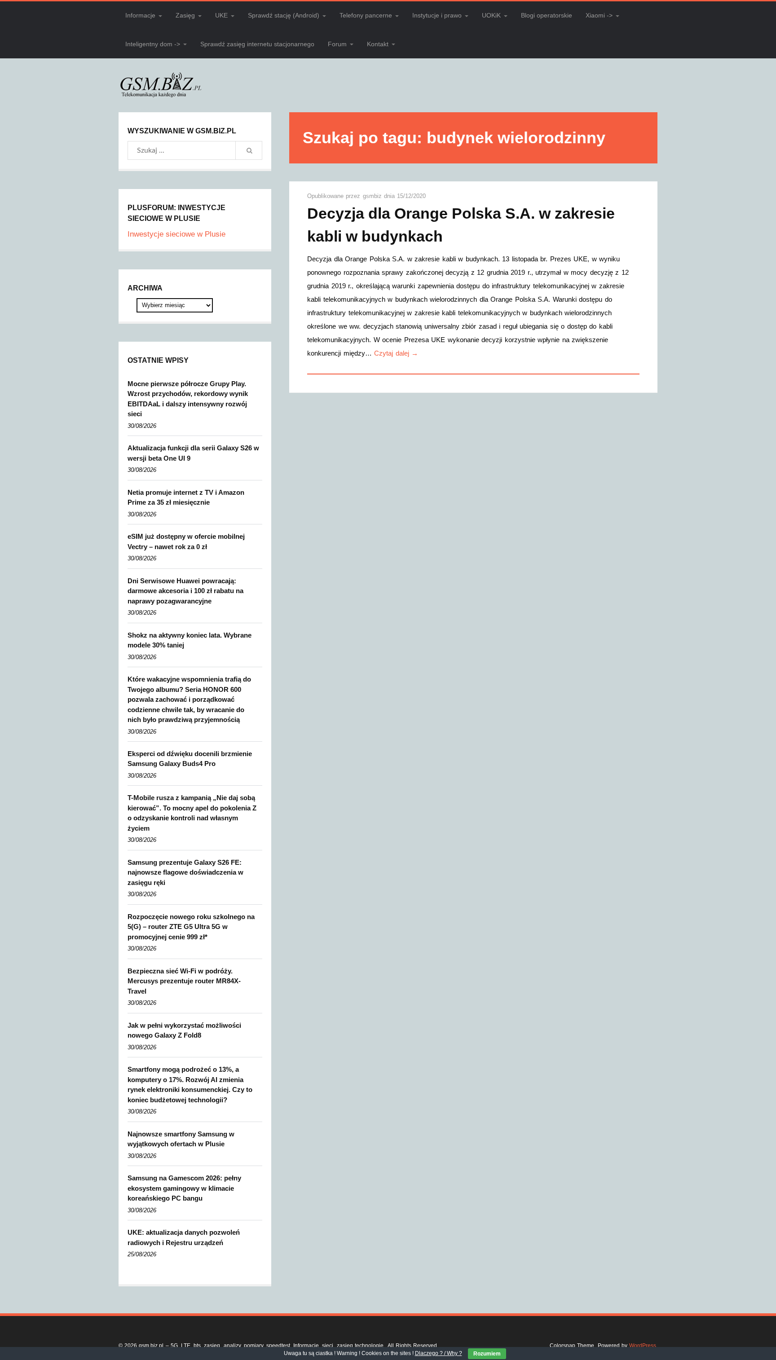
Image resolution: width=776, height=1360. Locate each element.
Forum (337, 44)
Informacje (140, 15)
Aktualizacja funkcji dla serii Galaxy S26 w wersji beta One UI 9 (193, 453)
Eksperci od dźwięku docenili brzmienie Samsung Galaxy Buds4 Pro (190, 759)
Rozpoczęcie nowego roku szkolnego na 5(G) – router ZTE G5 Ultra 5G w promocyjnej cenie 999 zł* (191, 927)
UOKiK (491, 15)
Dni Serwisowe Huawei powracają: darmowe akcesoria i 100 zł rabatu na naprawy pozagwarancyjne (185, 591)
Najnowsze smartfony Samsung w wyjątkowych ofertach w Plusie (181, 1139)
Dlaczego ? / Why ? (438, 1353)
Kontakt (377, 44)
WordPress (642, 1345)
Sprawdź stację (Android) (283, 15)
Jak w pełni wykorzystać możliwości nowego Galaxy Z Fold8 (184, 1030)
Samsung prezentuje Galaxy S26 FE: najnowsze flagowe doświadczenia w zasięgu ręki (185, 872)
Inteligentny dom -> (152, 44)
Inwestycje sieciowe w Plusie (176, 234)
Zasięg (185, 15)
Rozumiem (487, 1354)
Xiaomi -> (599, 15)
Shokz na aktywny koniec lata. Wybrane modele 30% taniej (189, 640)
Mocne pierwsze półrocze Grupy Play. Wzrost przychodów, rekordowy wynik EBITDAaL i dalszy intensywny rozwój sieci (188, 399)
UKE (221, 15)
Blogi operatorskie (546, 15)
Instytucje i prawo (437, 15)
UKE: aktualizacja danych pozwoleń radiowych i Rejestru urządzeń (184, 1237)
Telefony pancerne (366, 15)
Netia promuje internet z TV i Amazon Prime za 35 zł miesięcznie (186, 497)
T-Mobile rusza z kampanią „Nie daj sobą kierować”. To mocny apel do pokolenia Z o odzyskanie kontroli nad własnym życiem (192, 813)
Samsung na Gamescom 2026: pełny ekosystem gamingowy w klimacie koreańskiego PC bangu (184, 1188)
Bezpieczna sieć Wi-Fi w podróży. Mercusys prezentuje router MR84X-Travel (184, 981)
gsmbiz (373, 196)
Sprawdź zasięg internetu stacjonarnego (257, 44)
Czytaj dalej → (396, 353)
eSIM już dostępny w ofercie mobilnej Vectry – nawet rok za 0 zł (186, 541)
